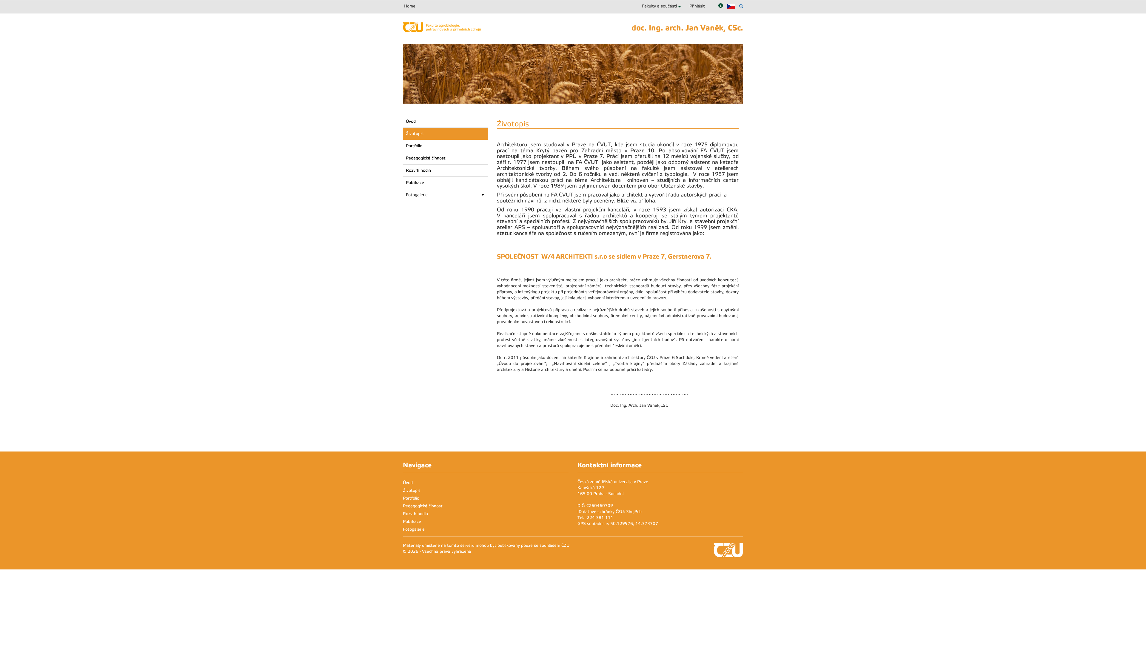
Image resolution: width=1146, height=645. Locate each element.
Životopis (414, 133)
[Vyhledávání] (741, 6)
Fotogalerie (417, 195)
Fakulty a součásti (659, 6)
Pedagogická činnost (426, 158)
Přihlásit (697, 6)
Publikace (415, 182)
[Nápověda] (720, 6)
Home (409, 6)
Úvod (411, 121)
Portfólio (414, 146)
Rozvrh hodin (418, 170)
